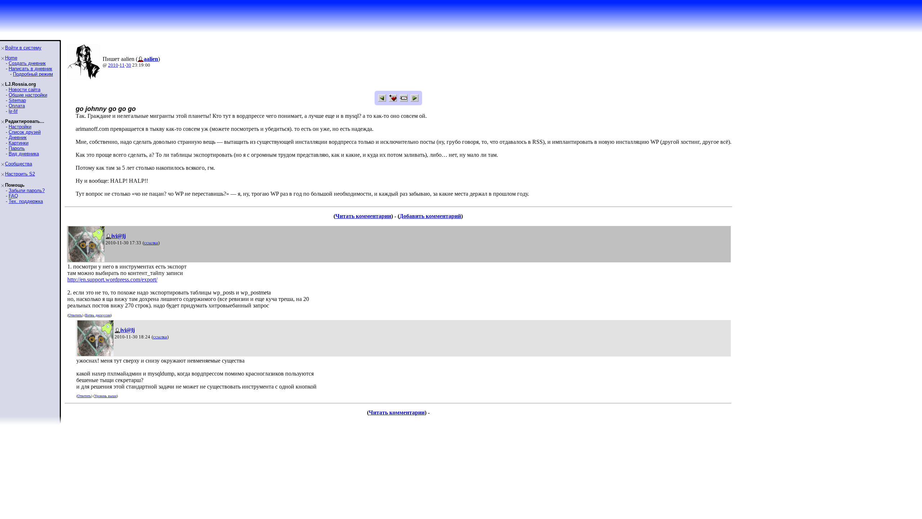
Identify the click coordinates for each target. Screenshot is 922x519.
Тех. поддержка (26, 201)
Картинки (18, 143)
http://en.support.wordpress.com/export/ (112, 279)
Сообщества (18, 164)
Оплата (17, 105)
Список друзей (25, 132)
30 (128, 65)
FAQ (13, 196)
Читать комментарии (363, 216)
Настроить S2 (20, 174)
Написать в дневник (30, 68)
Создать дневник (27, 63)
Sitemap (17, 100)
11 (122, 65)
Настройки (20, 126)
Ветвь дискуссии (98, 315)
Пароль (17, 148)
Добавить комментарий (430, 216)
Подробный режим (33, 74)
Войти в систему (23, 47)
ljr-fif (13, 111)
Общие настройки (28, 95)
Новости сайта (24, 89)
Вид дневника (24, 153)
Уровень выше (105, 396)
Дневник (18, 137)
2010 (113, 65)
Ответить (75, 315)
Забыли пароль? (27, 190)
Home (11, 58)
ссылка (151, 242)
